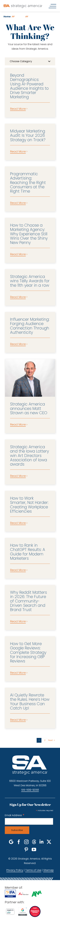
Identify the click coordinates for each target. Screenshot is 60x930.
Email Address (14, 815)
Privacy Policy (14, 870)
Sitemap (48, 870)
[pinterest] (26, 849)
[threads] (34, 842)
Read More (18, 109)
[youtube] (34, 849)
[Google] (11, 842)
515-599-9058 (30, 790)
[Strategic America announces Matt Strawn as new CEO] (30, 378)
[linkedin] (42, 842)
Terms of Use (33, 870)
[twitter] (49, 842)
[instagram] (26, 842)
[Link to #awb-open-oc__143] (52, 6)
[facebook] (18, 842)
